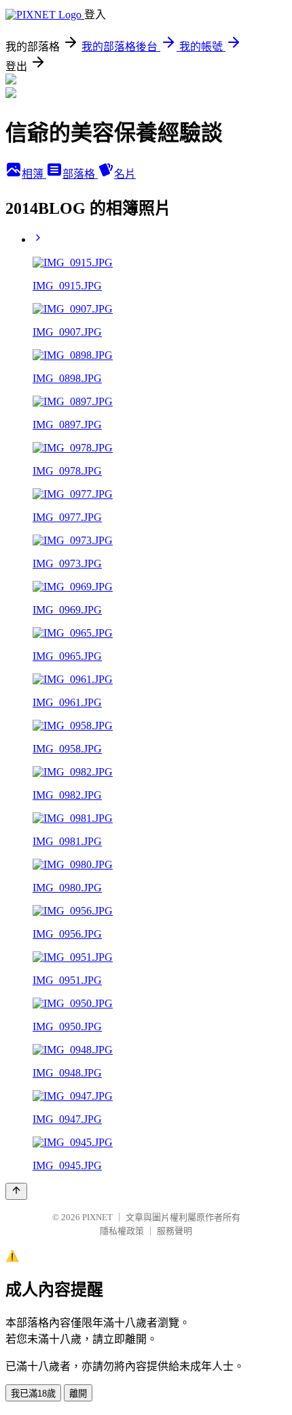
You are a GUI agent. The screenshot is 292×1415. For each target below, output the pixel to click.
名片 (125, 174)
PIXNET (97, 1217)
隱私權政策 (122, 1231)
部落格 (80, 174)
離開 (78, 1393)
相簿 (34, 174)
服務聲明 (174, 1231)
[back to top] (16, 1191)
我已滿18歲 (33, 1393)
